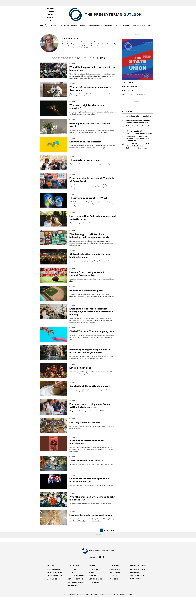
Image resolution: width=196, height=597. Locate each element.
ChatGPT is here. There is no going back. (92, 331)
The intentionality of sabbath (86, 460)
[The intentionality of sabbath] (53, 463)
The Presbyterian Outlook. (83, 594)
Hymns (91, 572)
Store (92, 565)
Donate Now (114, 569)
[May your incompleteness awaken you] (53, 517)
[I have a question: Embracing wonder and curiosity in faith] (53, 218)
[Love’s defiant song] (53, 370)
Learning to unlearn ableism (85, 141)
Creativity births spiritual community (90, 386)
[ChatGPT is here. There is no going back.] (53, 334)
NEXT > (112, 530)
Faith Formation (95, 579)
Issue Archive (73, 585)
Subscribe (50, 8)
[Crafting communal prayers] (53, 425)
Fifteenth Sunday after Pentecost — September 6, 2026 (139, 132)
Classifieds (122, 25)
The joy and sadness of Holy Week (88, 197)
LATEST (55, 25)
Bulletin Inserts (95, 582)
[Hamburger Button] (41, 25)
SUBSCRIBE (128, 82)
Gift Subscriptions (76, 579)
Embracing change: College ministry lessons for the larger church (89, 351)
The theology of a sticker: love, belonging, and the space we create (89, 236)
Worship (109, 25)
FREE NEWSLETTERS (141, 25)
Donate (51, 14)
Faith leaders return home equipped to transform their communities (137, 139)
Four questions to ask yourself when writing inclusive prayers (89, 405)
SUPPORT (114, 565)
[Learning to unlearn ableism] (53, 144)
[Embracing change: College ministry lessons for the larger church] (53, 352)
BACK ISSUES (128, 90)
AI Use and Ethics (53, 579)
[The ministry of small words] (53, 162)
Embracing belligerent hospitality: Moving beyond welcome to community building (91, 311)
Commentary (95, 25)
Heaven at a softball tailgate (86, 290)
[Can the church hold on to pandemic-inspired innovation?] (53, 481)
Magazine (73, 565)
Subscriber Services (76, 576)
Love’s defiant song (80, 367)
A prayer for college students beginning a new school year (138, 122)
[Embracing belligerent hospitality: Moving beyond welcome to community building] (53, 311)
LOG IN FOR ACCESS (132, 86)
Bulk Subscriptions (76, 582)
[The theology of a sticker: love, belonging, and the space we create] (53, 237)
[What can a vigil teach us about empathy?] (53, 108)
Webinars (92, 576)
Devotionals (94, 569)
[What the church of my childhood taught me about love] (53, 499)
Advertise (50, 17)
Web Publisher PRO (126, 594)
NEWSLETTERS (138, 565)
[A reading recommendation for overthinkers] (53, 443)
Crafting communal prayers (84, 422)
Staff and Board (53, 569)
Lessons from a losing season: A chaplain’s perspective (87, 274)
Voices (72, 63)
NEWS (82, 25)
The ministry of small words (85, 159)
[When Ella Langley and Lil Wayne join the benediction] (53, 70)
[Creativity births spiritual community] (53, 388)
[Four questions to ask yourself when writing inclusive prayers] (53, 407)
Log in (52, 20)
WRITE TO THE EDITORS (134, 94)
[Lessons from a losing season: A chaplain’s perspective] (53, 275)
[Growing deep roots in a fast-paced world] (53, 126)
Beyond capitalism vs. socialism (138, 116)
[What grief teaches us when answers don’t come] (53, 89)
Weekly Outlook (137, 575)
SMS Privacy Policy (54, 576)
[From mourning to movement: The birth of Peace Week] (53, 181)
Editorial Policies (54, 572)
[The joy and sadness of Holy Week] (53, 200)
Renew (52, 11)
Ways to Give (114, 572)
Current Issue (69, 25)
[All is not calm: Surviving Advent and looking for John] (53, 256)
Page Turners (135, 579)
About (51, 565)
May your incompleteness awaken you (90, 515)
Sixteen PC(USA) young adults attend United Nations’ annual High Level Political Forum (138, 146)
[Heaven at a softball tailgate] (53, 293)
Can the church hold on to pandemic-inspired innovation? (90, 480)
